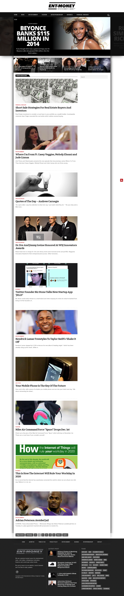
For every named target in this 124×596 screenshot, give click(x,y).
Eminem (97, 573)
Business (70, 15)
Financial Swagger (83, 15)
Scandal (106, 588)
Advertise (31, 541)
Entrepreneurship (57, 15)
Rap (90, 552)
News (22, 15)
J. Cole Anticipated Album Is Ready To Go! (67, 574)
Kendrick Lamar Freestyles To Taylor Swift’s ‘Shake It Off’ (46, 340)
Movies (91, 573)
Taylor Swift (86, 575)
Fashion (44, 15)
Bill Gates (100, 575)
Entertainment (33, 15)
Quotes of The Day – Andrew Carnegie (37, 201)
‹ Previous (29, 535)
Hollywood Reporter (89, 583)
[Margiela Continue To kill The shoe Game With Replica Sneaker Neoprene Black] (52, 566)
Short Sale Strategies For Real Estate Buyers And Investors (43, 109)
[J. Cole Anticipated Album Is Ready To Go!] (52, 577)
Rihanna (93, 581)
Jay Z (94, 575)
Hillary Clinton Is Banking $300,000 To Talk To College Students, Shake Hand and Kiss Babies (67, 554)
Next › (59, 535)
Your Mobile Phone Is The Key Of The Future (41, 385)
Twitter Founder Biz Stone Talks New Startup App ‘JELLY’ (44, 294)
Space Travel (97, 588)
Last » (65, 535)
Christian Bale (87, 588)
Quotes (84, 578)
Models (92, 562)
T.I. (90, 565)
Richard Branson (87, 570)
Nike (107, 575)
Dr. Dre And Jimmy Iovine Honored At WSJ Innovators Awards (46, 247)
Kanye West (100, 562)
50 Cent (95, 565)
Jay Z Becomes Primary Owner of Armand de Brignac (24, 68)
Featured (96, 557)
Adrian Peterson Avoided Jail (32, 520)
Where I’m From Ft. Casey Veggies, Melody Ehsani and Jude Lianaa (46, 156)
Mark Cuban (98, 560)
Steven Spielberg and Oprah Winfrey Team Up (73, 69)
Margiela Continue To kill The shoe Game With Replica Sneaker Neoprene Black (67, 565)
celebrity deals (98, 552)
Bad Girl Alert (86, 557)
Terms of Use (42, 541)
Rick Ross (98, 570)
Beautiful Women (102, 554)
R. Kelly (84, 573)
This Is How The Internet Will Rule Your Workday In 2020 (45, 475)
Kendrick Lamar (87, 560)
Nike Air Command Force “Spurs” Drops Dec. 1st (43, 429)
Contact (99, 541)
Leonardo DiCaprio (88, 586)
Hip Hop (84, 552)
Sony (105, 570)
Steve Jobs (85, 581)
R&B (90, 578)
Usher (98, 586)
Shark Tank (103, 565)
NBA (105, 560)
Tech (15, 19)
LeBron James (92, 567)
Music (84, 567)
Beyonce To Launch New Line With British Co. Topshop (48, 68)
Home (15, 15)
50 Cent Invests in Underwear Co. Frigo (95, 69)
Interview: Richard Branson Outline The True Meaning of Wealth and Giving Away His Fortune (67, 583)
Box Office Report (99, 578)
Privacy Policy (53, 541)
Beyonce (85, 565)
